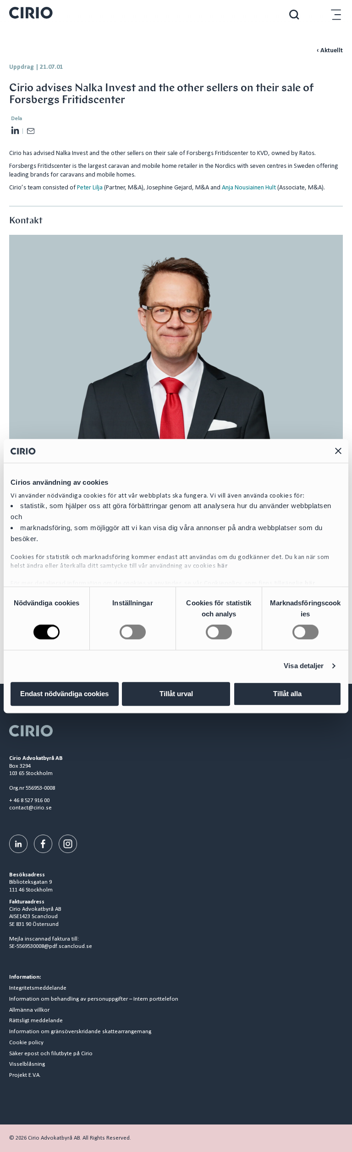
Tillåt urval (176, 694)
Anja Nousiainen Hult (249, 187)
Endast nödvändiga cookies (64, 694)
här (222, 566)
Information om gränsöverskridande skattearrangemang (80, 1032)
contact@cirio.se (30, 808)
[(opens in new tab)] (18, 844)
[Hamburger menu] (336, 14)
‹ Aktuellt (330, 50)
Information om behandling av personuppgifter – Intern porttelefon (93, 999)
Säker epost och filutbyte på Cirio (51, 1054)
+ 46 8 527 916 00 (29, 800)
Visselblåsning (27, 1064)
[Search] (294, 14)
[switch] (133, 632)
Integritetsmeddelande (37, 988)
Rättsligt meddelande (36, 1021)
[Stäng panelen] (338, 451)
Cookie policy (26, 1043)
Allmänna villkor (29, 1010)
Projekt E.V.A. (25, 1075)
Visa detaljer (304, 666)
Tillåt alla (287, 694)
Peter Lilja (90, 187)
